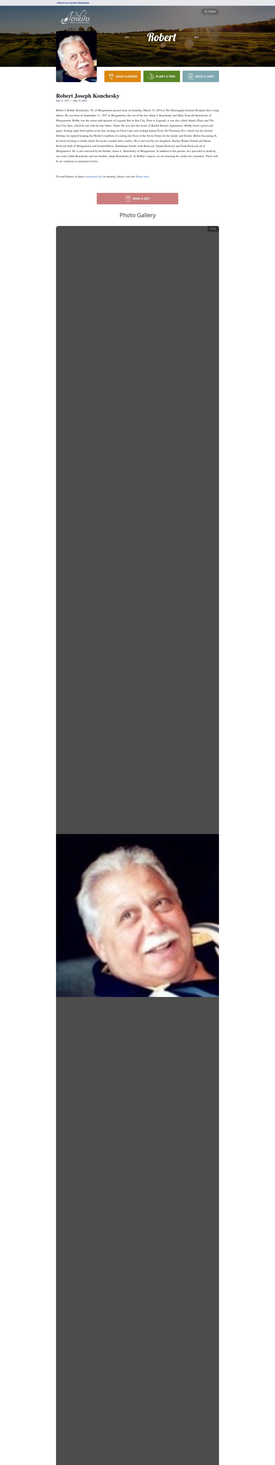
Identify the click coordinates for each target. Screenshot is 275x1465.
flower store (142, 176)
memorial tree (94, 176)
